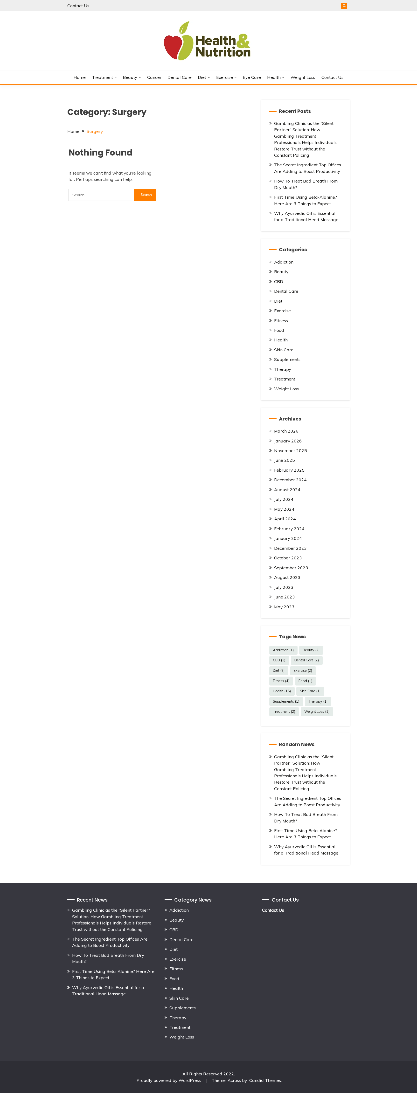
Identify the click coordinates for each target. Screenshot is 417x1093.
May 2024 (284, 509)
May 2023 (284, 606)
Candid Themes (265, 1080)
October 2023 (288, 557)
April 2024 (285, 518)
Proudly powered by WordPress (169, 1080)
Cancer (154, 77)
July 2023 (283, 587)
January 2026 (288, 440)
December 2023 (290, 548)
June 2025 (284, 460)
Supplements (287, 359)
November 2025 (290, 450)
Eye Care (252, 77)
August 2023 (287, 577)
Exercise (224, 77)
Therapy (282, 369)
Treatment (102, 77)
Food (279, 330)
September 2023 (291, 567)
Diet (202, 77)
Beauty (130, 77)
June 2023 (284, 596)
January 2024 (288, 538)
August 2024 (287, 489)
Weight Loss (303, 77)
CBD (278, 281)
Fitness (281, 320)
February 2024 (289, 528)
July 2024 (283, 499)
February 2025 (289, 470)
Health (274, 77)
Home (80, 77)
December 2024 (290, 479)
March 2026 (286, 431)
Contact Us (78, 5)
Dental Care (179, 77)
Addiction (283, 262)
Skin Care (283, 349)
